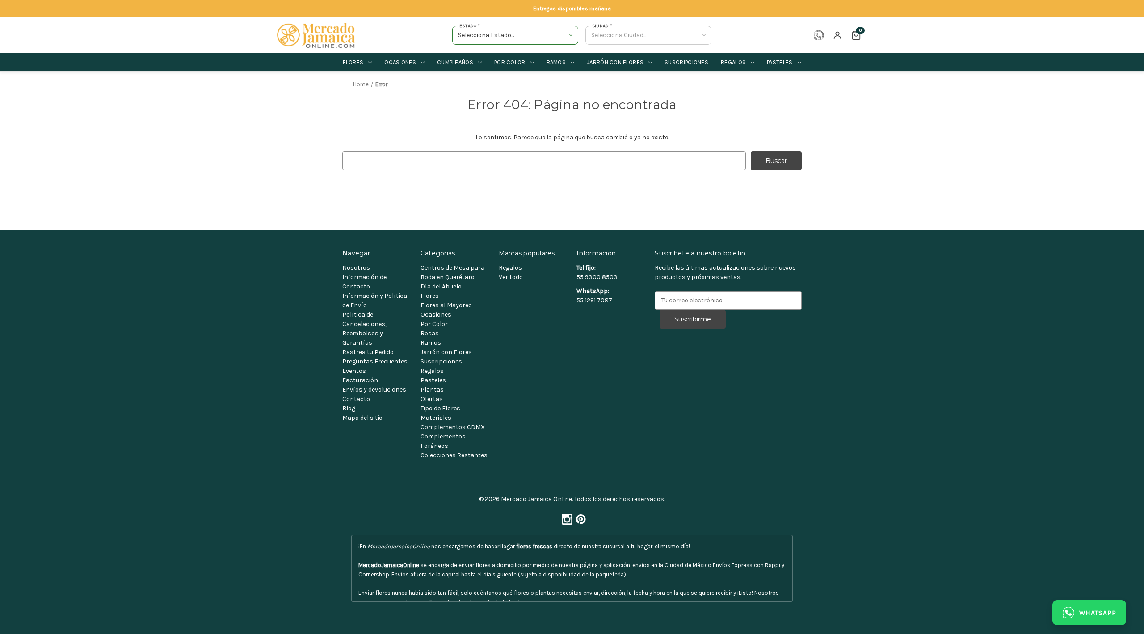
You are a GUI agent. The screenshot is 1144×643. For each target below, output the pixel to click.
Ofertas (432, 399)
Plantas (432, 389)
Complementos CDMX (453, 427)
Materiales (436, 418)
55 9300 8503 (597, 277)
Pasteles (779, 62)
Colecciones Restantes (454, 455)
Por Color (434, 324)
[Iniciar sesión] (837, 35)
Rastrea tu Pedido (368, 352)
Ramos (556, 62)
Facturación (360, 380)
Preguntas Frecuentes (375, 361)
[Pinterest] (579, 517)
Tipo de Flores (440, 408)
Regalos (733, 62)
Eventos (354, 371)
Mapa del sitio (362, 418)
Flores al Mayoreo (446, 305)
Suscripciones (686, 62)
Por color (510, 62)
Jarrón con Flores (446, 352)
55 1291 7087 (594, 300)
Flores (353, 62)
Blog (348, 408)
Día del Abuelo (441, 286)
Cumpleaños (455, 62)
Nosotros (356, 267)
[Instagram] (565, 517)
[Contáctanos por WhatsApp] (819, 35)
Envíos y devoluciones (374, 389)
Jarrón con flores (615, 62)
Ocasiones (400, 62)
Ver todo (511, 277)
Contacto (356, 399)
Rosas (430, 333)
